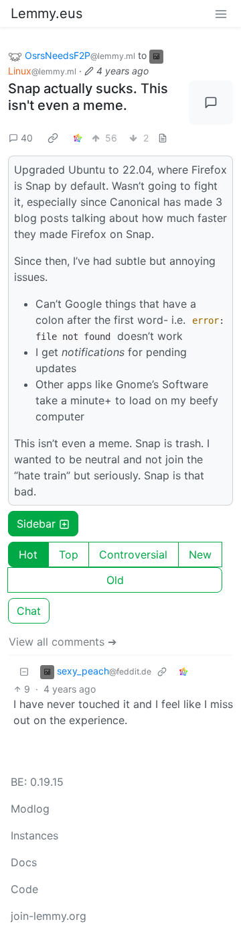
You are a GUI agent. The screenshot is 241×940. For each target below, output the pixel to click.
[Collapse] (24, 671)
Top (68, 554)
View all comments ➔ (62, 641)
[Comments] (211, 102)
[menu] (221, 13)
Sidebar (36, 523)
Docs (24, 862)
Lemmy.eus (46, 13)
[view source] (162, 137)
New (200, 554)
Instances (34, 835)
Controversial (133, 554)
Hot (28, 554)
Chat (29, 611)
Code (24, 889)
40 (27, 137)
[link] (53, 137)
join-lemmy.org (48, 916)
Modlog (30, 808)
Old (115, 580)
